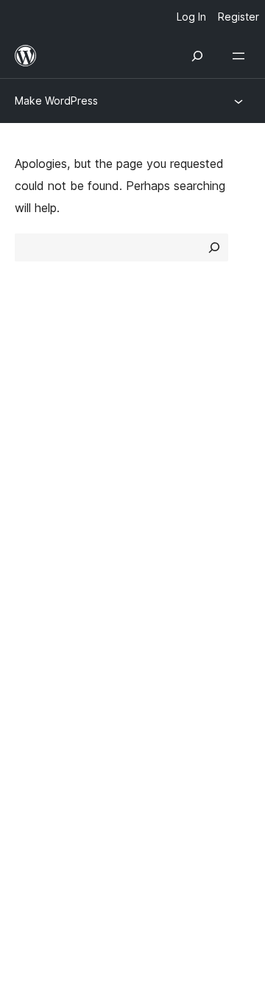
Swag (162, 590)
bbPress (44, 691)
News (30, 411)
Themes (161, 411)
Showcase (168, 386)
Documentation (56, 538)
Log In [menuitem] (191, 16)
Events (158, 538)
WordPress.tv (58, 590)
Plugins (158, 438)
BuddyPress (55, 716)
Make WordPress (56, 100)
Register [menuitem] (238, 16)
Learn (30, 512)
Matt (35, 665)
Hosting (36, 438)
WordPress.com (65, 638)
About (31, 386)
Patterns (163, 464)
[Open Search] (197, 56)
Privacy (35, 464)
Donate (167, 564)
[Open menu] (241, 56)
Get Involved (175, 512)
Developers (45, 564)
